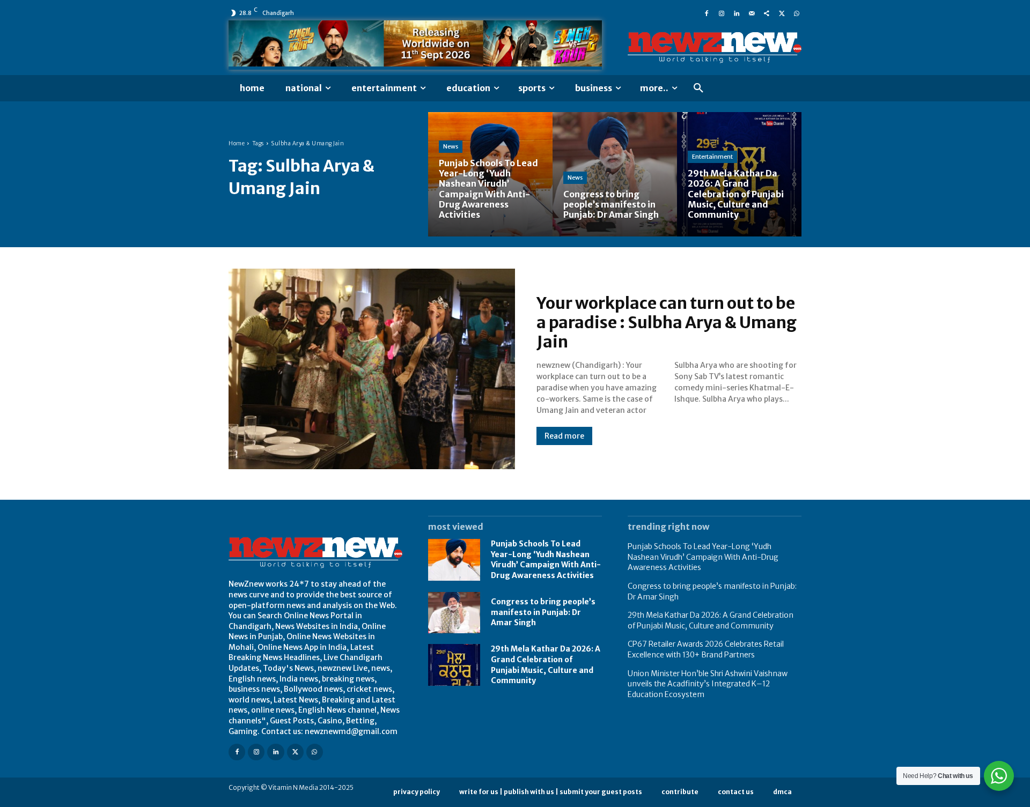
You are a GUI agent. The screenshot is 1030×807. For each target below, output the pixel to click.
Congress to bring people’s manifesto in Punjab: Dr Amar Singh (543, 612)
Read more (564, 436)
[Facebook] (706, 13)
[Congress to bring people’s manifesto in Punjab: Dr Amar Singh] (615, 174)
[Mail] (751, 13)
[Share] (766, 13)
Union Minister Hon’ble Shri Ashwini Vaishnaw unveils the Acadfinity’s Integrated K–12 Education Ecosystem (708, 684)
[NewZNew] (714, 47)
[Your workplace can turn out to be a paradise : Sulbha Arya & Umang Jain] (372, 369)
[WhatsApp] (796, 13)
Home (237, 143)
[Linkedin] (736, 13)
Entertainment (712, 156)
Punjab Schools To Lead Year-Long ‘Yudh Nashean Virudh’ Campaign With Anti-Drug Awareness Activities (546, 559)
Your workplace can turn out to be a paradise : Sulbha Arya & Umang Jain (666, 322)
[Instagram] (721, 13)
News (450, 146)
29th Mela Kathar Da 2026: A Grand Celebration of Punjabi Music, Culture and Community (710, 620)
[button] (698, 88)
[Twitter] (781, 13)
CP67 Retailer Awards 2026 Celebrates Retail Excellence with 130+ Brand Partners (706, 649)
